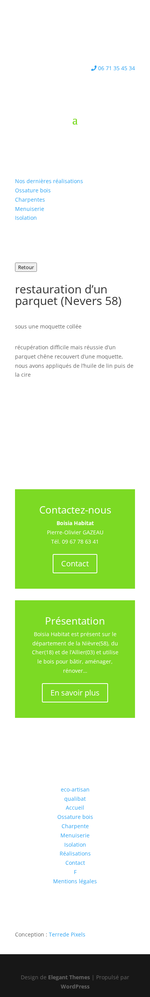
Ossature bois (33, 190)
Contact (75, 563)
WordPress (75, 986)
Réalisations (75, 853)
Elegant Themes (69, 977)
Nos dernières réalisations (49, 181)
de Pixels (67, 934)
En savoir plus (75, 692)
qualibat (75, 798)
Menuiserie (29, 208)
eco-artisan (75, 789)
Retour (26, 267)
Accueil (75, 807)
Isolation (26, 217)
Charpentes (30, 199)
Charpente (75, 826)
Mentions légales (75, 881)
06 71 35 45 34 (116, 68)
